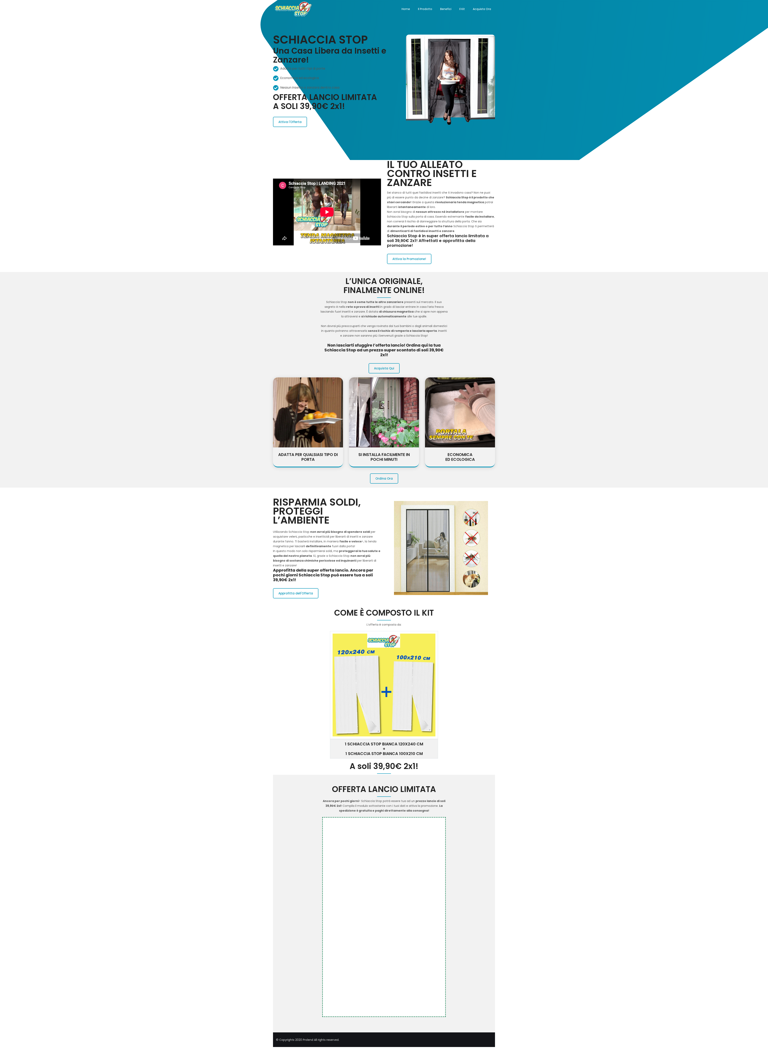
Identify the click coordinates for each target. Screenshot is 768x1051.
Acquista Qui (384, 368)
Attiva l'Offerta (290, 122)
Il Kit (462, 9)
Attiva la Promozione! (409, 259)
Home (406, 9)
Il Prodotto (425, 9)
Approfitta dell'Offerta (295, 593)
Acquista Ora (482, 9)
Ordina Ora (384, 478)
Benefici (445, 9)
